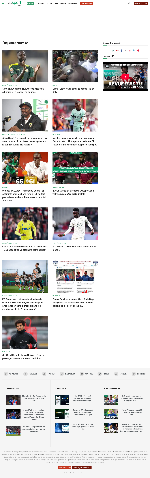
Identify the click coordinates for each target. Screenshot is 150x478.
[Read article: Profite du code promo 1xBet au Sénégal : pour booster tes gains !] (62, 428)
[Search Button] (129, 3)
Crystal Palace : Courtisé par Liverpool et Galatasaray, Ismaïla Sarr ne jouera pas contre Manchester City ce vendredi (34, 414)
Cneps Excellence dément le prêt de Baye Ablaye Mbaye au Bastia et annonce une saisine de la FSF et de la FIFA (73, 302)
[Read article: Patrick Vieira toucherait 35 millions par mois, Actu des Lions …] (111, 414)
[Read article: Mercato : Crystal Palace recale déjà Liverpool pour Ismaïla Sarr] (13, 400)
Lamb (56, 3)
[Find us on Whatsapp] (113, 50)
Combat (63, 3)
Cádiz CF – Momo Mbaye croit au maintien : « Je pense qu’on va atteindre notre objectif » (24, 250)
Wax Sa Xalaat (58, 187)
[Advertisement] (75, 22)
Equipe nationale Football (13, 134)
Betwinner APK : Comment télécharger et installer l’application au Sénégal (83, 412)
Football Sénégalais (132, 452)
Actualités (41, 454)
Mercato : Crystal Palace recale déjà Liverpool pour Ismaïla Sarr (34, 398)
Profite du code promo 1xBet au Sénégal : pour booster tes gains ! (83, 426)
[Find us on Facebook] (121, 50)
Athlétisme (72, 3)
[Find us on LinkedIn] (134, 50)
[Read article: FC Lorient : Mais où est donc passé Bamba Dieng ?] (75, 223)
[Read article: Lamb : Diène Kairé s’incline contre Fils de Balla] (75, 66)
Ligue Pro (56, 134)
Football (41, 3)
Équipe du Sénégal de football (96, 452)
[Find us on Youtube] (117, 50)
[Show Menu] (3, 3)
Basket (49, 3)
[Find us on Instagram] (130, 50)
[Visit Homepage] (14, 3)
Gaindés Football (9, 85)
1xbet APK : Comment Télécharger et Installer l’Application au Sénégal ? (82, 398)
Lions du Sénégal (118, 452)
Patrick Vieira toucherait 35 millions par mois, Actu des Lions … (132, 412)
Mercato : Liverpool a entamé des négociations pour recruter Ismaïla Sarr (34, 429)
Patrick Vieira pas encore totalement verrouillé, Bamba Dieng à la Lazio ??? (132, 398)
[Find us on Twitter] (125, 50)
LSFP (122, 454)
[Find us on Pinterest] (138, 50)
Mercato (56, 296)
